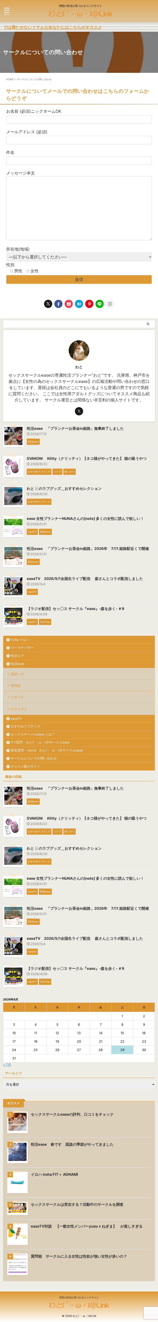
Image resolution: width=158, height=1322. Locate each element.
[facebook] (58, 304)
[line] (99, 304)
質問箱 (16, 685)
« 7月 (7, 1065)
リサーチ (17, 697)
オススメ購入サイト (25, 766)
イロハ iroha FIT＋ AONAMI (54, 1174)
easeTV (16, 719)
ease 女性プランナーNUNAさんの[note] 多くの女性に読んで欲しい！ (85, 518)
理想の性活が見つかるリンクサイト (79, 1297)
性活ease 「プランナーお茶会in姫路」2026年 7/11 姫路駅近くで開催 (88, 548)
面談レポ (17, 674)
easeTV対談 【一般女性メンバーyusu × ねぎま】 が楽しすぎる (87, 1226)
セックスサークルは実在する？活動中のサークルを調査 (77, 1204)
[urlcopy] (110, 304)
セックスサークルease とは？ (33, 734)
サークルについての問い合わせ (34, 758)
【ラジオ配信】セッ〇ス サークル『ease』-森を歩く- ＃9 (75, 608)
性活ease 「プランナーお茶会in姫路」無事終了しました (75, 428)
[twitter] (48, 304)
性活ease (17, 664)
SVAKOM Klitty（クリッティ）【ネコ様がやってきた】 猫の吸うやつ (86, 458)
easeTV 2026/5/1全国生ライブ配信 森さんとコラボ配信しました (85, 578)
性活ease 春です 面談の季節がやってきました (72, 1144)
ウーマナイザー (22, 648)
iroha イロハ (20, 640)
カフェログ (19, 709)
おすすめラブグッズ (25, 726)
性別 (22, 267)
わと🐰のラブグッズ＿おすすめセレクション (64, 488)
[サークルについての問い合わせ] (79, 304)
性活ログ (17, 656)
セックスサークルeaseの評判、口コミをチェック (72, 1114)
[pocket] (69, 304)
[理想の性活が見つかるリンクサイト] (81, 15)
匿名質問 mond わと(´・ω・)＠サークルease (47, 750)
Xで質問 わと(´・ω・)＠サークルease (40, 742)
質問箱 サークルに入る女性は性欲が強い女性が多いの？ (79, 1256)
